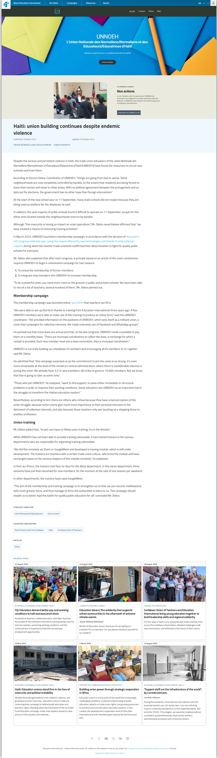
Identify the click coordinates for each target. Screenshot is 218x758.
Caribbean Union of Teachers (70, 530)
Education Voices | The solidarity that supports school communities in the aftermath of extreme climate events (109, 599)
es (208, 3)
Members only (213, 3)
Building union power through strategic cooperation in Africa (109, 681)
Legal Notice (100, 753)
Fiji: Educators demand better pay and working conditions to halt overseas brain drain (45, 598)
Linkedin (127, 738)
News (17, 546)
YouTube (106, 738)
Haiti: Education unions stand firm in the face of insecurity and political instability (45, 679)
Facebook (92, 738)
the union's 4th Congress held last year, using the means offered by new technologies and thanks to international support (76, 241)
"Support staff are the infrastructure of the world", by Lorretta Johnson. (174, 681)
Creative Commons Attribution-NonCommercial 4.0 (148, 748)
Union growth (53, 513)
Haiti (51, 530)
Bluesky (120, 738)
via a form (77, 302)
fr (204, 3)
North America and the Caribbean (29, 530)
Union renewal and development (29, 513)
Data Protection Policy (115, 753)
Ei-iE (6, 5)
